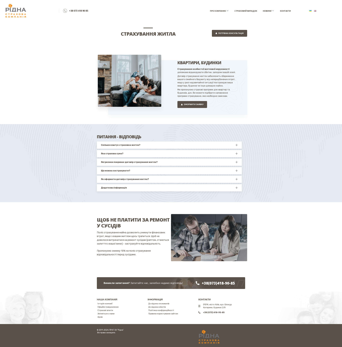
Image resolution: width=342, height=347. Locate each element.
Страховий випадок (245, 10)
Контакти (285, 10)
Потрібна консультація (231, 33)
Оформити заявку (193, 104)
